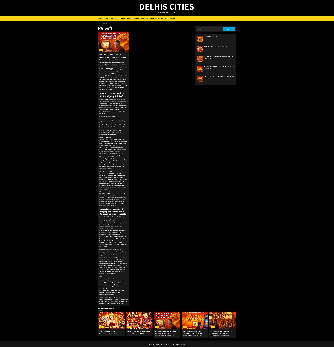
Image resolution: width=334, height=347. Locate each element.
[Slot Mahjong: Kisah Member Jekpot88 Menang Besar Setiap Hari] (113, 42)
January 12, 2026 (114, 60)
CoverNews (172, 344)
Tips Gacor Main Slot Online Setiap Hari (138, 331)
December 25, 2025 (226, 335)
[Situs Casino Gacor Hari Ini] (111, 320)
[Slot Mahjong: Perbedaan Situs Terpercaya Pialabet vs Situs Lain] (195, 320)
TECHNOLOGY (162, 19)
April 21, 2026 (114, 334)
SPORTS (153, 19)
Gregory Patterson (105, 60)
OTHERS (172, 19)
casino (101, 327)
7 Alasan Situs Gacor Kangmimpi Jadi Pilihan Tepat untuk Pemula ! (221, 332)
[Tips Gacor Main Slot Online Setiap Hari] (139, 320)
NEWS (106, 19)
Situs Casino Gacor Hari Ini (107, 331)
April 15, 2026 (141, 334)
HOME (100, 19)
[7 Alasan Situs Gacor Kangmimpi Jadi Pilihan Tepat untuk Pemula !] (222, 320)
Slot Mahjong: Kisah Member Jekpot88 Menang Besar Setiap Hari (113, 56)
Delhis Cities (166, 7)
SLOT (101, 50)
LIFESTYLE (144, 19)
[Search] (235, 18)
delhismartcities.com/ (105, 62)
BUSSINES (114, 19)
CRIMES (122, 19)
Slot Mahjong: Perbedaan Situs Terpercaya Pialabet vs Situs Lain (192, 332)
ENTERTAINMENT (133, 19)
